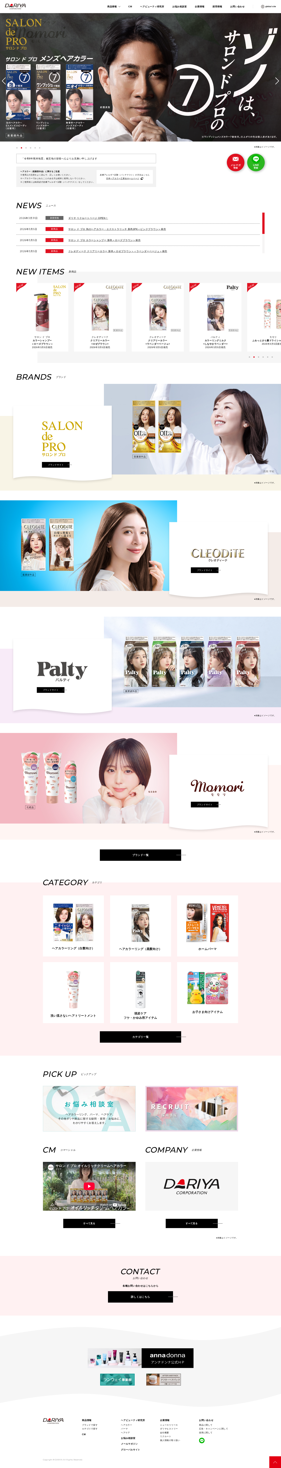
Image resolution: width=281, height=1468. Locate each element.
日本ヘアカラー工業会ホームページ (122, 178)
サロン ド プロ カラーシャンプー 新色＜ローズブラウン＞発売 (104, 240)
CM (130, 6)
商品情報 (112, 6)
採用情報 (217, 6)
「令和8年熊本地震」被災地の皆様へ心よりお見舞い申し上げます (59, 158)
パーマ (124, 1428)
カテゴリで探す (90, 1428)
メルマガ (236, 166)
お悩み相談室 (179, 6)
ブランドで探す (90, 1425)
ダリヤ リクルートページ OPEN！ (88, 218)
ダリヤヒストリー (169, 1428)
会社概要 (164, 1432)
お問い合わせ (237, 6)
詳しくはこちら (140, 1296)
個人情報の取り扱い (170, 1440)
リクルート (165, 1436)
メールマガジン (129, 1443)
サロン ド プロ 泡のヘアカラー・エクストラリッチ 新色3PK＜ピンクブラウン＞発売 (117, 229)
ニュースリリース (169, 1425)
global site (270, 6)
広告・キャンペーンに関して (213, 1428)
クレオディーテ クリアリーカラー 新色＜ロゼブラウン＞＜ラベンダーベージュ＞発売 (117, 251)
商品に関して (206, 1425)
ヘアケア (125, 1432)
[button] (17, 148)
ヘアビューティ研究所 (152, 6)
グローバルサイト (130, 1449)
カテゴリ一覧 (140, 1036)
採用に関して (206, 1432)
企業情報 (199, 6)
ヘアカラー (126, 1425)
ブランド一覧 (140, 855)
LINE (256, 166)
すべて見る (89, 1223)
